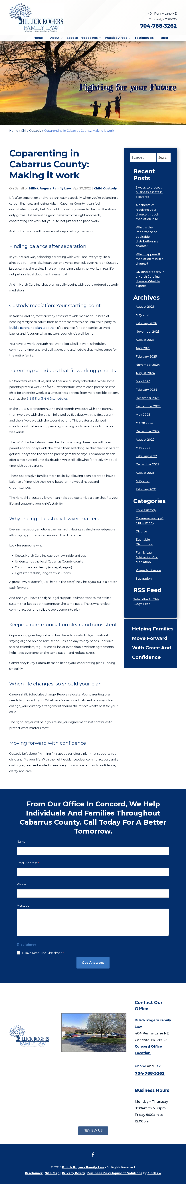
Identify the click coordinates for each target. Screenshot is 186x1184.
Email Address (28, 863)
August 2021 (145, 473)
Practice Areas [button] (116, 38)
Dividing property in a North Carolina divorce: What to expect (150, 279)
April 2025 (143, 348)
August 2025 (145, 340)
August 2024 (145, 373)
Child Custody (105, 188)
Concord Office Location (148, 1049)
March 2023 (144, 423)
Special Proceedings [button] (82, 38)
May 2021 (142, 481)
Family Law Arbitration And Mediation (147, 557)
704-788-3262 (158, 26)
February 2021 (146, 489)
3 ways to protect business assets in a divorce (149, 192)
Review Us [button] (93, 1130)
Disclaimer (26, 944)
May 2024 (143, 381)
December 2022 (147, 431)
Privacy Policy (73, 1173)
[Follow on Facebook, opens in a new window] (93, 1154)
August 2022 (145, 439)
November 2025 (147, 331)
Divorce (141, 531)
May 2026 (143, 315)
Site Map (52, 1173)
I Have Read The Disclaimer (43, 953)
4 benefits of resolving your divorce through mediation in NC (147, 212)
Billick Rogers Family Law (50, 188)
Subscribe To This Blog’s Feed (146, 602)
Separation (144, 578)
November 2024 (148, 364)
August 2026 (145, 306)
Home (38, 38)
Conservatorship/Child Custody (149, 521)
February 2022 (146, 456)
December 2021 (147, 464)
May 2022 (143, 448)
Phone (22, 884)
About (54, 38)
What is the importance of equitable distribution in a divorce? (147, 237)
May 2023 (143, 414)
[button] (182, 1157)
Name (21, 841)
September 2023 (148, 406)
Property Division (148, 570)
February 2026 (146, 323)
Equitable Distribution (144, 542)
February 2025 (146, 356)
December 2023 (147, 398)
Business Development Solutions (114, 1173)
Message (23, 905)
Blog (164, 38)
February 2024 (146, 389)
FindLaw (154, 1173)
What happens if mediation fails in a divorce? (149, 259)
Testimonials (144, 38)
